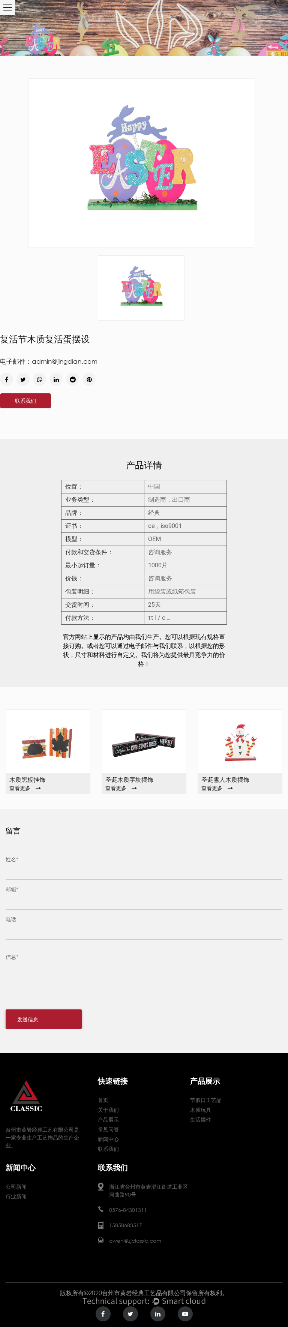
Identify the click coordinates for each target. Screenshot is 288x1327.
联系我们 (25, 400)
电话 (11, 919)
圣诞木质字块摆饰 (129, 779)
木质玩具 (200, 1109)
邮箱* (12, 889)
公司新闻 (16, 1186)
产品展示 (108, 1119)
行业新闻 (16, 1196)
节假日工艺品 (206, 1100)
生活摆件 (200, 1119)
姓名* (12, 859)
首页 (103, 1100)
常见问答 (108, 1129)
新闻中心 (108, 1139)
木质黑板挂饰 (27, 779)
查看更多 (19, 788)
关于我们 (108, 1109)
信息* (12, 956)
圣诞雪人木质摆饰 (225, 779)
